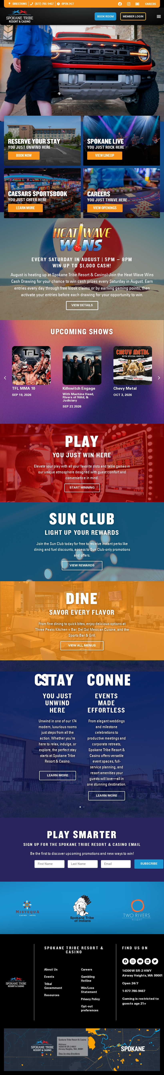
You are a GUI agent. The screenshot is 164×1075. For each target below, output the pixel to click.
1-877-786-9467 (133, 991)
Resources (51, 995)
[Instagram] (128, 4)
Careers (150, 4)
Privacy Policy (90, 999)
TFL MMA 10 (23, 389)
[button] (158, 16)
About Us (51, 970)
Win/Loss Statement (89, 990)
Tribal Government (53, 986)
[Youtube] (140, 961)
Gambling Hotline (88, 979)
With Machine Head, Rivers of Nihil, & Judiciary (78, 397)
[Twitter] (155, 961)
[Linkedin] (147, 961)
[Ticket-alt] (137, 4)
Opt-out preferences (89, 1008)
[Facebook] (120, 4)
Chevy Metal (125, 389)
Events (49, 977)
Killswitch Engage (79, 389)
